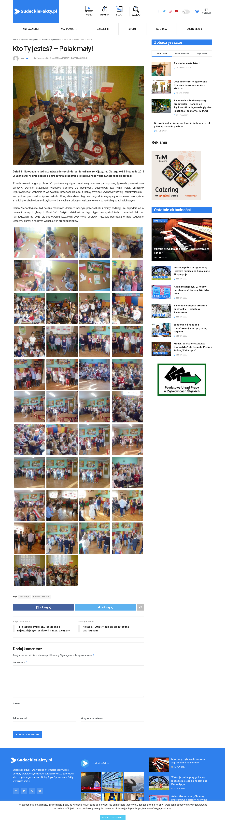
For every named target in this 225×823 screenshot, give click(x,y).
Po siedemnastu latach (187, 63)
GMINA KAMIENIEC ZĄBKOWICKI (78, 40)
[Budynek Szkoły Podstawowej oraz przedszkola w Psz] (112, 782)
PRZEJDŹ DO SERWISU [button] (113, 817)
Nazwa (16, 703)
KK (27, 58)
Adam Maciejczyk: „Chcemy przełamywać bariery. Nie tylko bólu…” (192, 290)
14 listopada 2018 (42, 58)
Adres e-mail (20, 718)
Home (15, 40)
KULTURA (161, 29)
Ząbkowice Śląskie (29, 40)
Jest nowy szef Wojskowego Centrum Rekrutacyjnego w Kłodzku (190, 85)
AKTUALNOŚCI (31, 29)
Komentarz (20, 662)
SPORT (132, 29)
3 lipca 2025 (181, 336)
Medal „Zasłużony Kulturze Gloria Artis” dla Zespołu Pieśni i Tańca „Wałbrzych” (193, 347)
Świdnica (159, 315)
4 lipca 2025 (161, 257)
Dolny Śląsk (194, 29)
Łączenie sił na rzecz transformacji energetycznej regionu (190, 328)
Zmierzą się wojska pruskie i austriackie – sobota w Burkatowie (190, 309)
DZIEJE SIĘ (103, 29)
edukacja (24, 597)
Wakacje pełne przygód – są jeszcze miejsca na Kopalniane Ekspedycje (192, 271)
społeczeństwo (41, 597)
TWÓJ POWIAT (67, 29)
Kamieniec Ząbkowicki (51, 40)
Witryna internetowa (92, 718)
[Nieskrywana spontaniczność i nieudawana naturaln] (91, 782)
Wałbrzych (160, 221)
